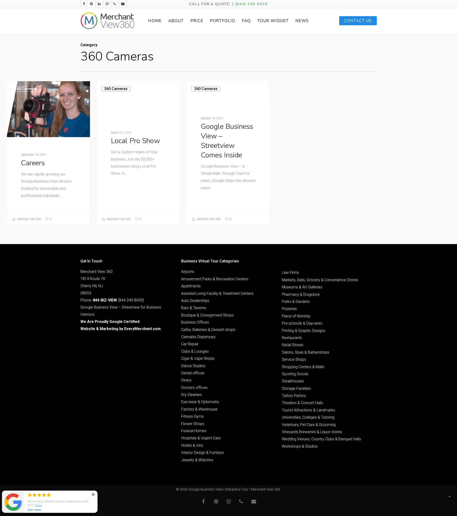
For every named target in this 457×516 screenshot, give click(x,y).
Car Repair (190, 344)
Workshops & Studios (300, 446)
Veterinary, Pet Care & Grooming (309, 424)
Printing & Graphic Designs (303, 330)
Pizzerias (289, 308)
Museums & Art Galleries (302, 287)
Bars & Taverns (193, 308)
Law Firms (290, 272)
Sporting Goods (295, 374)
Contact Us (358, 21)
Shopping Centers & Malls (303, 367)
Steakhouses (293, 381)
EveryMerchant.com (142, 328)
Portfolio (222, 21)
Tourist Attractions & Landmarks (308, 410)
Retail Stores (292, 345)
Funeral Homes (193, 431)
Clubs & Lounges (195, 351)
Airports (187, 271)
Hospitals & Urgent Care (201, 438)
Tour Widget (273, 21)
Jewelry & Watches (197, 460)
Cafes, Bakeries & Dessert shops (208, 329)
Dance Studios (193, 366)
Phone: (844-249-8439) (112, 300)
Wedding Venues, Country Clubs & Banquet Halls (321, 439)
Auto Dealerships (195, 300)
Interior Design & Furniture (202, 452)
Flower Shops (192, 423)
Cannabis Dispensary (198, 337)
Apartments (191, 286)
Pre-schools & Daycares (302, 323)
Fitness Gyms (192, 416)
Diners (186, 380)
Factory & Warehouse (199, 409)
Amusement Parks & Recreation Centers (214, 279)
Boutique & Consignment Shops (207, 315)
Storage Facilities (296, 388)
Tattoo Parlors (294, 395)
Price (196, 21)
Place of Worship (296, 316)
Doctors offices (194, 387)
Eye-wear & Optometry (200, 402)
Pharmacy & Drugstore (301, 294)
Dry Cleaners (191, 394)
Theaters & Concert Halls (302, 403)
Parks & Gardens (296, 301)
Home (154, 21)
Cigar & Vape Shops (197, 358)
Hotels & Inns (192, 445)
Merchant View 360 (28, 219)
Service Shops (294, 359)
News (302, 21)
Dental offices (192, 373)
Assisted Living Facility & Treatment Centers (217, 293)
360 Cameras (26, 88)
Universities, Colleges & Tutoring (308, 417)
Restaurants (292, 338)
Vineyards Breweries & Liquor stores (312, 432)
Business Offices (195, 322)
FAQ (246, 21)
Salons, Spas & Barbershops (305, 352)
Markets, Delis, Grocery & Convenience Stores (320, 280)
